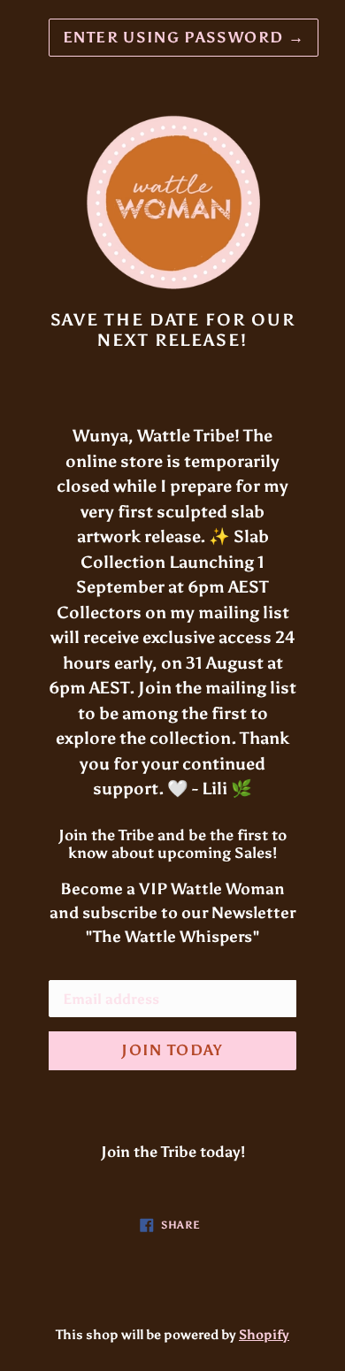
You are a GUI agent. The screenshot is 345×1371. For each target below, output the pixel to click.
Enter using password (183, 37)
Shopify (264, 1335)
